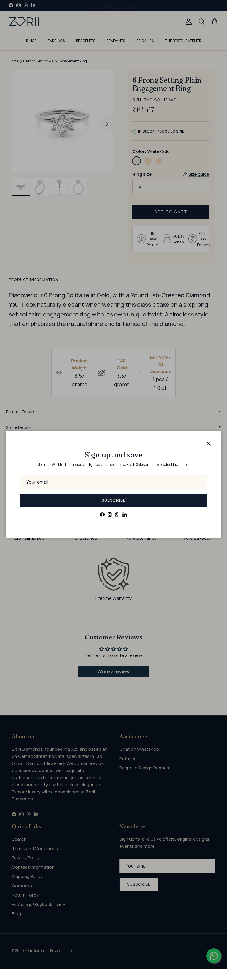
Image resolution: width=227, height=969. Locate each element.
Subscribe (113, 500)
